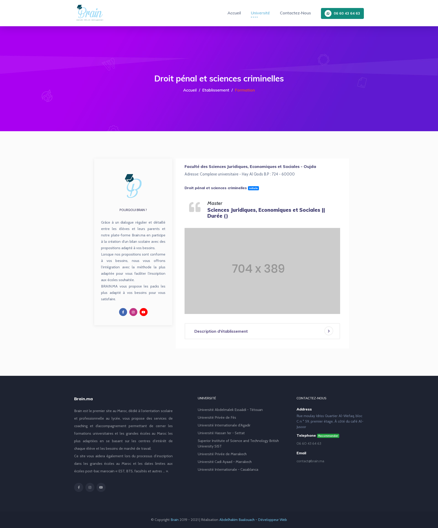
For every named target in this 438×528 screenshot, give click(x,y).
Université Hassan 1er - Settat (221, 433)
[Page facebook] (123, 312)
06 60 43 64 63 (347, 13)
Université (260, 13)
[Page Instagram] (133, 312)
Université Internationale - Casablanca (228, 469)
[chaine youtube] (144, 312)
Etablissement (215, 90)
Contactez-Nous (295, 13)
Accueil (234, 13)
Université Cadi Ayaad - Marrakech (225, 462)
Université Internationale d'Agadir (224, 425)
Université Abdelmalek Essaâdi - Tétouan (230, 410)
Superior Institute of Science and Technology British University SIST (238, 443)
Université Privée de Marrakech (222, 454)
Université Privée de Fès (217, 417)
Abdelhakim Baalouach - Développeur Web (253, 520)
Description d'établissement (221, 331)
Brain (175, 520)
